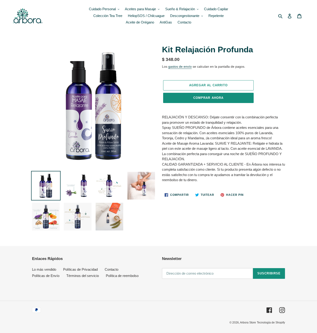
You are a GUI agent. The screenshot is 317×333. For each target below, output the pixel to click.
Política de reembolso (122, 276)
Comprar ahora (208, 98)
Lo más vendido (44, 269)
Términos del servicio (82, 276)
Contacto (111, 269)
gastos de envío (180, 66)
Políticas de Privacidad (80, 269)
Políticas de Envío (45, 276)
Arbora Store (248, 322)
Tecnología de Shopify (271, 322)
